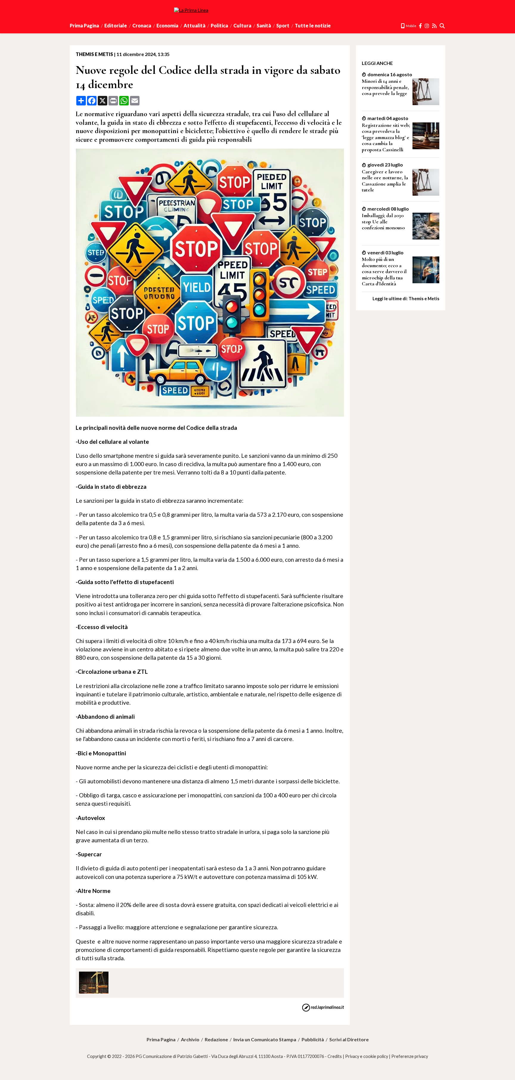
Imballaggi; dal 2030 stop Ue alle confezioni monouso (383, 221)
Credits (335, 1056)
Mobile (410, 26)
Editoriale (115, 25)
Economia (167, 25)
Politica (219, 25)
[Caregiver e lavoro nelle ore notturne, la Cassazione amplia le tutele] (425, 194)
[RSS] (434, 26)
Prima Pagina (84, 25)
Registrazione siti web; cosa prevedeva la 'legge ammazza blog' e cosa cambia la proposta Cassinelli (386, 137)
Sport (282, 25)
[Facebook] (420, 26)
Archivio (190, 1039)
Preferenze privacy (409, 1056)
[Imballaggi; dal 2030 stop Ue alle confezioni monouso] (425, 237)
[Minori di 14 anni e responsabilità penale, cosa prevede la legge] (425, 103)
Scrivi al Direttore (349, 1039)
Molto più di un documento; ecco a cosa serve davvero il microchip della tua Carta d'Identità (384, 271)
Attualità (194, 25)
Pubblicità (313, 1039)
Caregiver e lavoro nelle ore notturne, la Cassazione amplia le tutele (385, 181)
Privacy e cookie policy (366, 1056)
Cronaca (141, 25)
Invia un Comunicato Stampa (264, 1039)
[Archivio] (442, 26)
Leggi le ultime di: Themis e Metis (406, 298)
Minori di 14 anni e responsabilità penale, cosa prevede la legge (385, 87)
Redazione (216, 1039)
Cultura (242, 25)
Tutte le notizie (313, 25)
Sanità (264, 25)
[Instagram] (427, 26)
